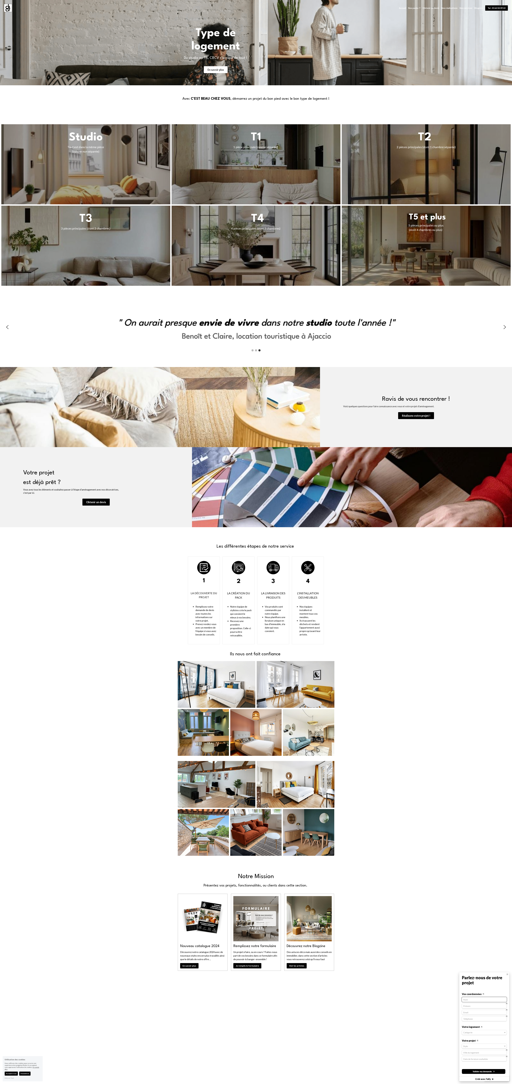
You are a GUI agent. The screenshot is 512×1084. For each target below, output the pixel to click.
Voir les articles (296, 965)
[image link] (8, 8)
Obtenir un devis (96, 502)
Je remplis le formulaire (247, 965)
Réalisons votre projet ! (416, 415)
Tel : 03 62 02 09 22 (496, 8)
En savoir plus (216, 69)
